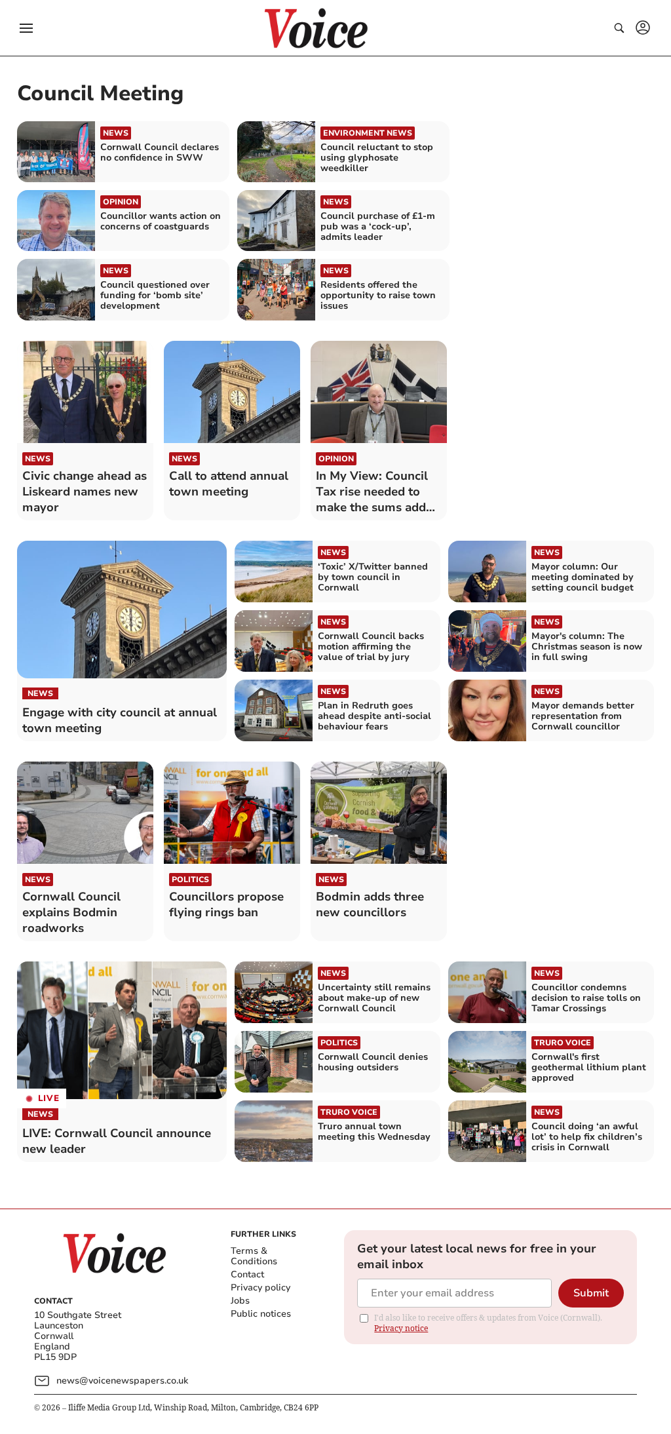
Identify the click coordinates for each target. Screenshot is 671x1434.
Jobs (240, 1300)
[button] (26, 28)
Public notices (261, 1314)
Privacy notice (401, 1328)
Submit (591, 1293)
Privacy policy (260, 1287)
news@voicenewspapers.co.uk (122, 1380)
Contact (247, 1274)
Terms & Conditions (254, 1256)
